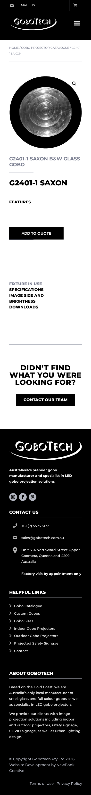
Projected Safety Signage (36, 643)
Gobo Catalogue (28, 606)
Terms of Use (42, 783)
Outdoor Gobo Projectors (36, 636)
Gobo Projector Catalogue (45, 48)
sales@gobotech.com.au (22, 5)
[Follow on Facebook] (23, 497)
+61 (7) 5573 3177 (35, 526)
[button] (74, 83)
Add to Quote (36, 233)
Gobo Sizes (23, 621)
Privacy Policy (69, 783)
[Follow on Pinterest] (32, 497)
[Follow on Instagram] (13, 497)
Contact (21, 651)
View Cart (75, 5)
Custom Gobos (27, 613)
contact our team (45, 400)
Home (14, 48)
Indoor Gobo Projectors (34, 628)
